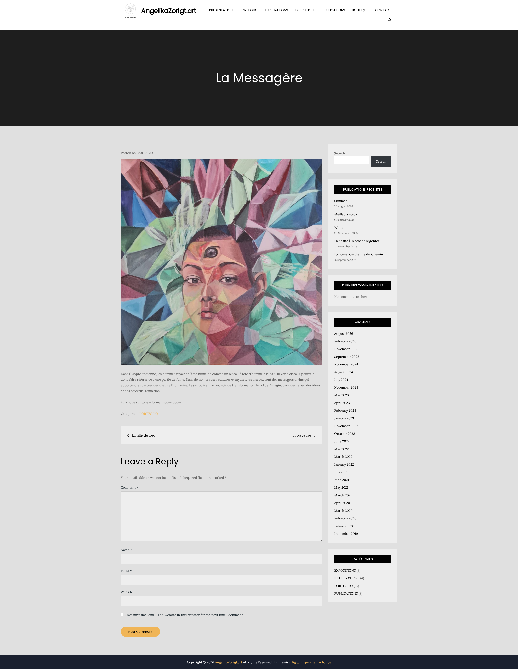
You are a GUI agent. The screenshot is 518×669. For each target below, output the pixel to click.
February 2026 (345, 341)
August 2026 (343, 333)
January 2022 (344, 464)
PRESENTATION (221, 10)
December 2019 (346, 534)
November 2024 (346, 364)
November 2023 (346, 387)
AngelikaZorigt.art (168, 10)
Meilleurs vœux (345, 214)
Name (126, 550)
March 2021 (343, 495)
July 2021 (341, 472)
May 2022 (341, 449)
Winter (339, 227)
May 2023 (341, 395)
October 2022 (344, 434)
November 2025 (346, 349)
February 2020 (345, 518)
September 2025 (346, 357)
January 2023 (344, 418)
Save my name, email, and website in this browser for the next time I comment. (184, 615)
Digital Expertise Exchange (311, 662)
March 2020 (343, 511)
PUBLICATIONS (333, 10)
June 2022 (342, 441)
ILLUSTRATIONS (276, 10)
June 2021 (341, 480)
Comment (129, 487)
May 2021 (341, 487)
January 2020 (344, 526)
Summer (340, 201)
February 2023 (345, 410)
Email (126, 571)
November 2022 (346, 426)
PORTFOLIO (249, 10)
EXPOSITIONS (305, 10)
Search (339, 153)
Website (127, 592)
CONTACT (383, 10)
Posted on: (139, 153)
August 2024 (343, 372)
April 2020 (342, 503)
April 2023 (342, 403)
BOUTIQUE (360, 10)
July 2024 (341, 380)
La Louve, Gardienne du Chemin (358, 254)
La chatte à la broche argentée (357, 241)
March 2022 (343, 457)
